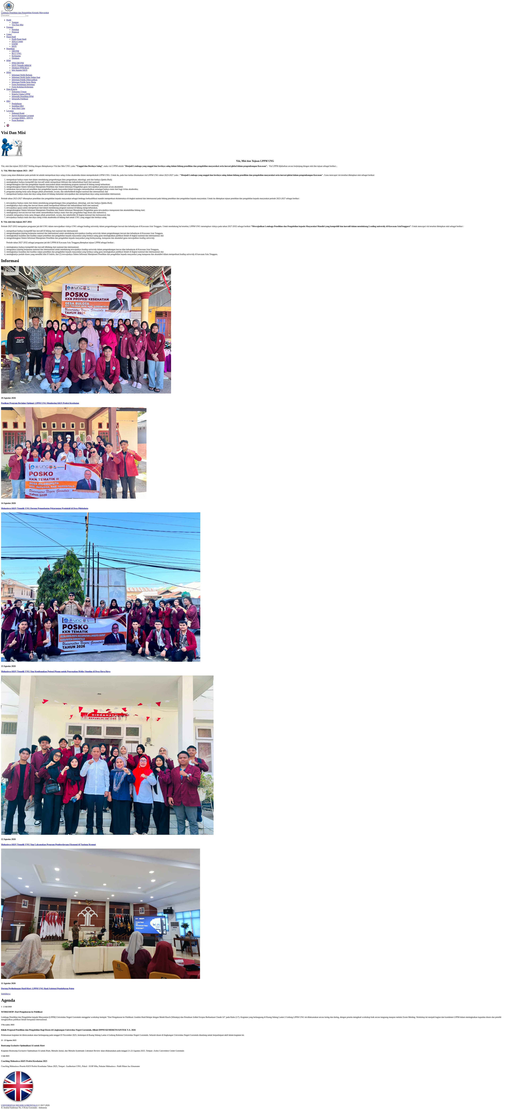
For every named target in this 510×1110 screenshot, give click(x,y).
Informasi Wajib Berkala (22, 75)
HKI (8, 101)
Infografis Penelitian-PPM (22, 96)
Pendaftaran (17, 103)
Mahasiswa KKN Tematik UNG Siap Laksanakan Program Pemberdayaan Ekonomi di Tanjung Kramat (48, 844)
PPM (8, 60)
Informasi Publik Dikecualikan (24, 80)
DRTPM (15, 51)
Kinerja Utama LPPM (21, 94)
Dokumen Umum (19, 92)
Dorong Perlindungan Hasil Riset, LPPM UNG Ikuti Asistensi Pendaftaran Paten (37, 988)
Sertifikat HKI (18, 106)
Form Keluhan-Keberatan (22, 87)
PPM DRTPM (18, 63)
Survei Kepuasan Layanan (23, 115)
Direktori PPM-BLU (20, 68)
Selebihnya (5, 994)
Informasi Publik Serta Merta (24, 82)
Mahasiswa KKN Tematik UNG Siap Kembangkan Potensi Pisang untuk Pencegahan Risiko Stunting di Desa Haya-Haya (55, 671)
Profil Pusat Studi (19, 39)
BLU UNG (16, 53)
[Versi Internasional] (7, 126)
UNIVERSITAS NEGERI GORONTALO (19, 1105)
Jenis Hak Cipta (18, 108)
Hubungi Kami (18, 113)
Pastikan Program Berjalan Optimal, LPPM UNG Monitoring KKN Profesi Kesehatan (40, 403)
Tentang (15, 22)
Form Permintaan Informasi (23, 84)
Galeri (9, 34)
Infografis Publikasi (20, 99)
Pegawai (15, 32)
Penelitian (10, 49)
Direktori (15, 58)
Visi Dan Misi (17, 25)
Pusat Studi (11, 37)
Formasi (9, 27)
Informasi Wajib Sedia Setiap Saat (26, 77)
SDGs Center (17, 41)
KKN (14, 46)
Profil (8, 20)
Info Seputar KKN (19, 70)
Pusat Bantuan (18, 120)
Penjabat (15, 29)
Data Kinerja (11, 89)
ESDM (15, 44)
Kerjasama (16, 56)
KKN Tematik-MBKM (21, 65)
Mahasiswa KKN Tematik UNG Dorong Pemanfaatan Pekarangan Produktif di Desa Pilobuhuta (44, 508)
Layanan (10, 111)
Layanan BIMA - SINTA (22, 118)
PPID (8, 72)
